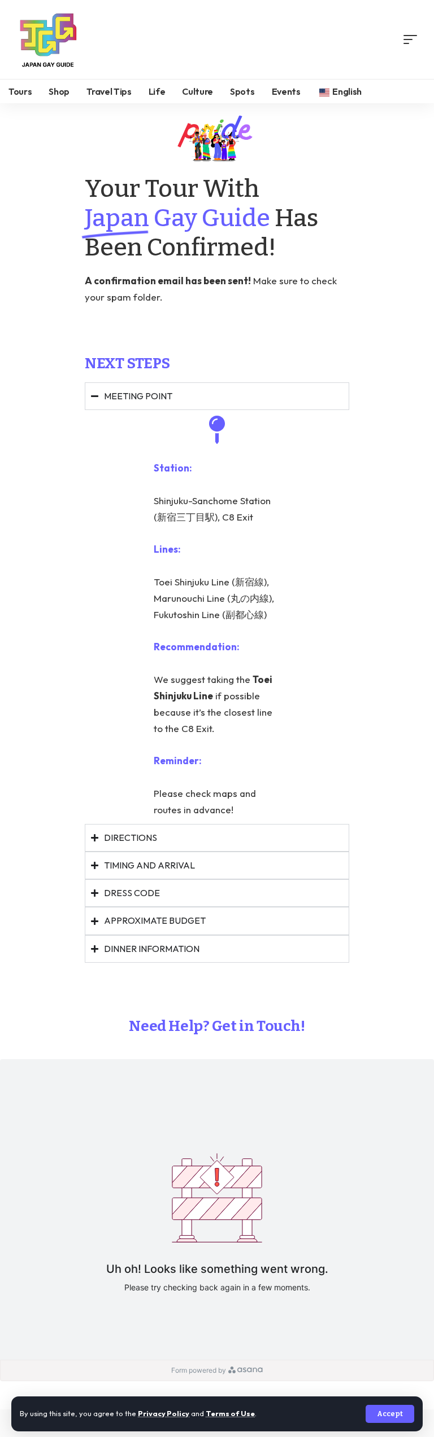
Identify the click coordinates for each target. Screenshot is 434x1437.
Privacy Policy (163, 1413)
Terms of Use (230, 1413)
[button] (390, 1414)
